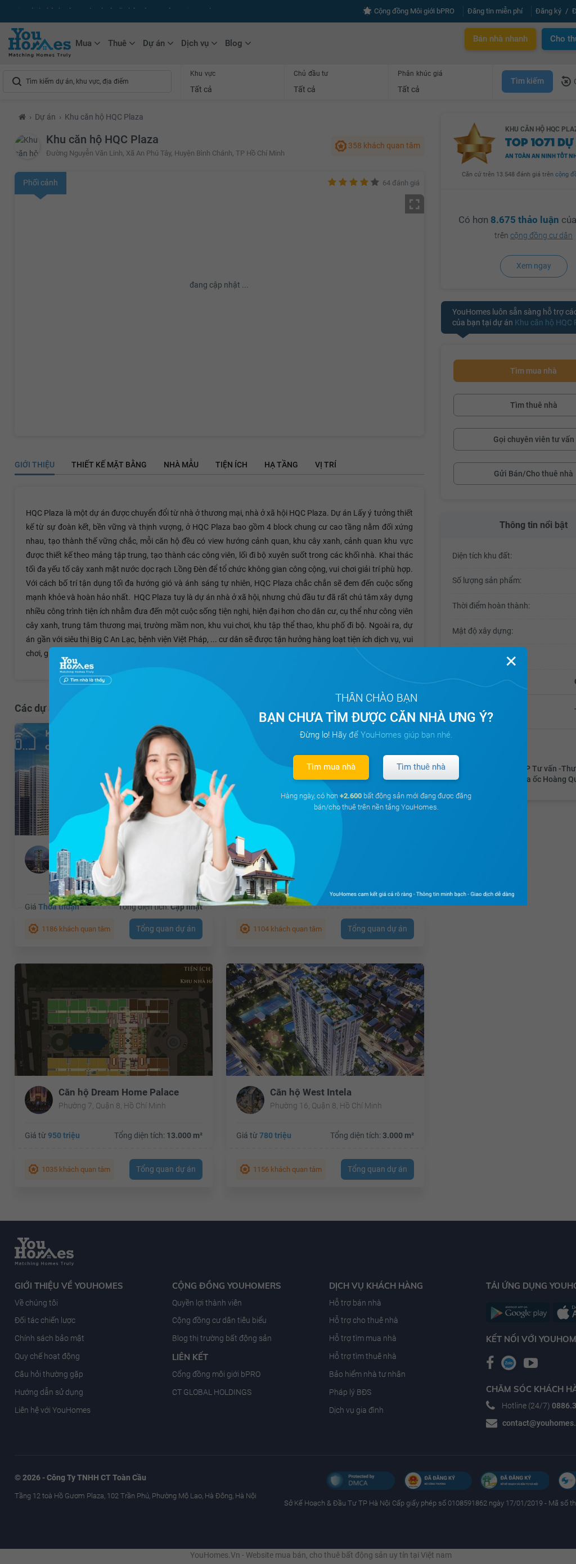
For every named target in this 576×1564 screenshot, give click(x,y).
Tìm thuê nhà (421, 767)
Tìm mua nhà (331, 767)
